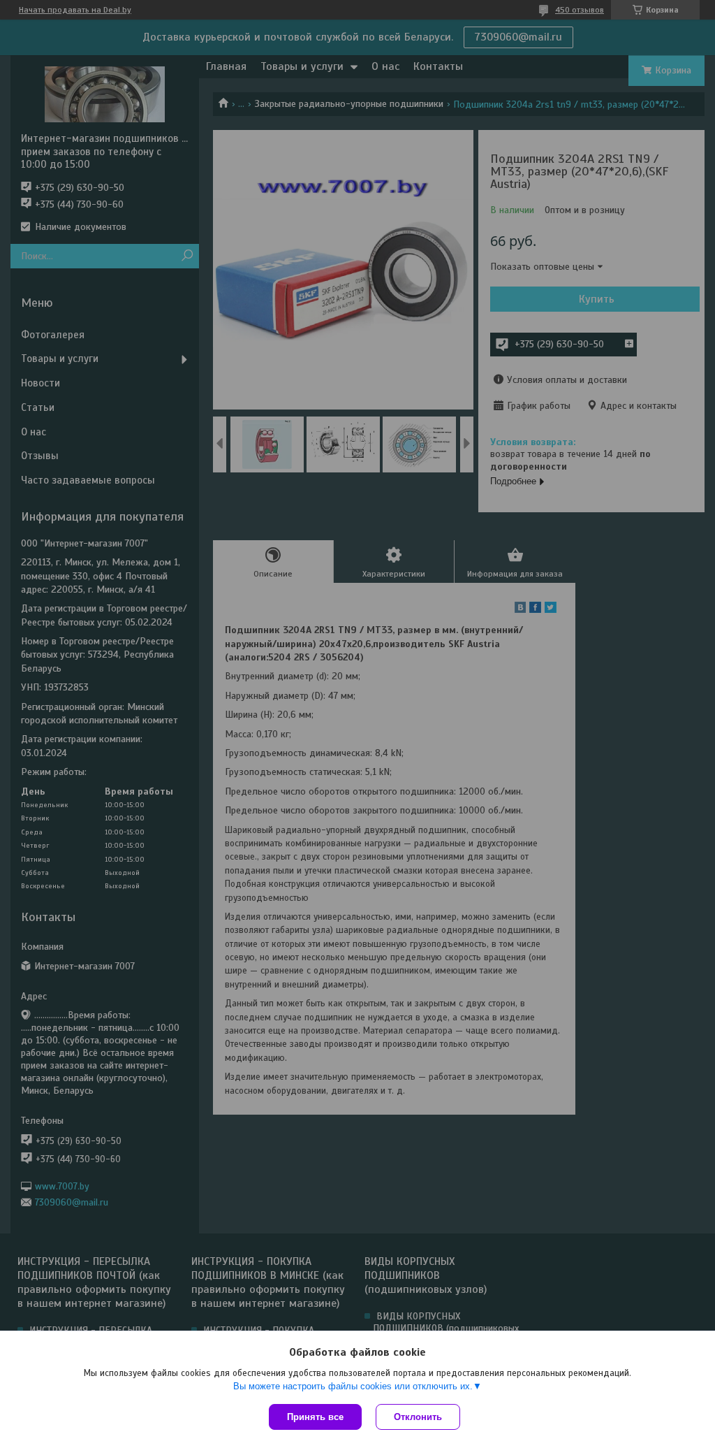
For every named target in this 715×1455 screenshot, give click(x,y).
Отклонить (418, 1417)
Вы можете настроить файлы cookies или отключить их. (353, 1386)
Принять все (315, 1417)
